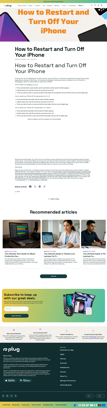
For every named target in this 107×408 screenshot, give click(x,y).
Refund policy (16, 404)
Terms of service (36, 404)
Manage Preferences (68, 381)
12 (37, 84)
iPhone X (30, 84)
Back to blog (55, 199)
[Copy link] (44, 187)
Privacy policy (26, 404)
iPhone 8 (20, 82)
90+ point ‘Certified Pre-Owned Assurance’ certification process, (60, 175)
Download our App (66, 350)
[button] (30, 5)
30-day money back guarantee (36, 176)
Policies (63, 372)
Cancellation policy (48, 404)
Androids (63, 363)
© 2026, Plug (6, 404)
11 (33, 84)
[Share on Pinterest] (40, 187)
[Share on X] (35, 187)
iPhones (63, 359)
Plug (16, 170)
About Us (63, 376)
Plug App (93, 337)
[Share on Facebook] (30, 187)
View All (53, 276)
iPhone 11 (51, 80)
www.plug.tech (21, 180)
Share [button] (18, 191)
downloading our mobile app (38, 180)
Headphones (64, 367)
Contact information (60, 404)
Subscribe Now (16, 316)
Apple (62, 354)
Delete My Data (66, 385)
